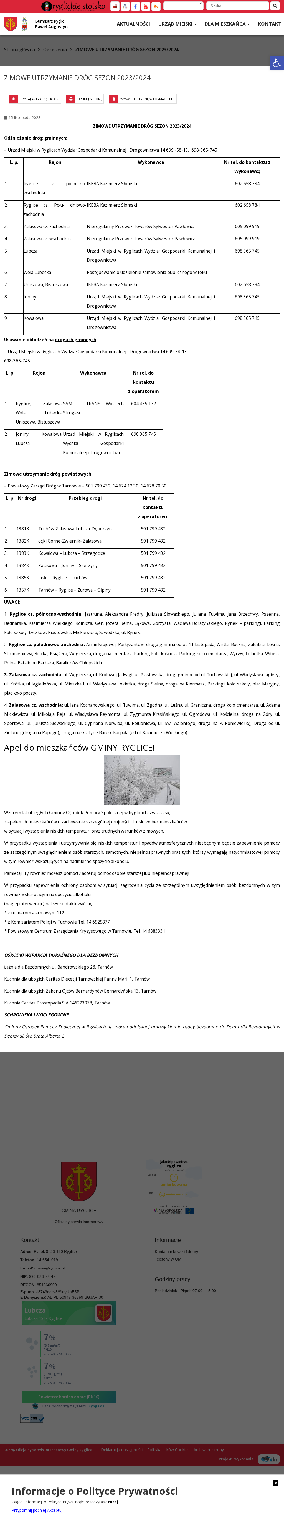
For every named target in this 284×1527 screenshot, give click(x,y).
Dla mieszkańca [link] (226, 24)
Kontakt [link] (269, 24)
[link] (277, 63)
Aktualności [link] (133, 24)
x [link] (276, 1482)
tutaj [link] (113, 1501)
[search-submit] (275, 5)
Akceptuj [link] (55, 1510)
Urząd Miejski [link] (176, 24)
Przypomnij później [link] (29, 1510)
